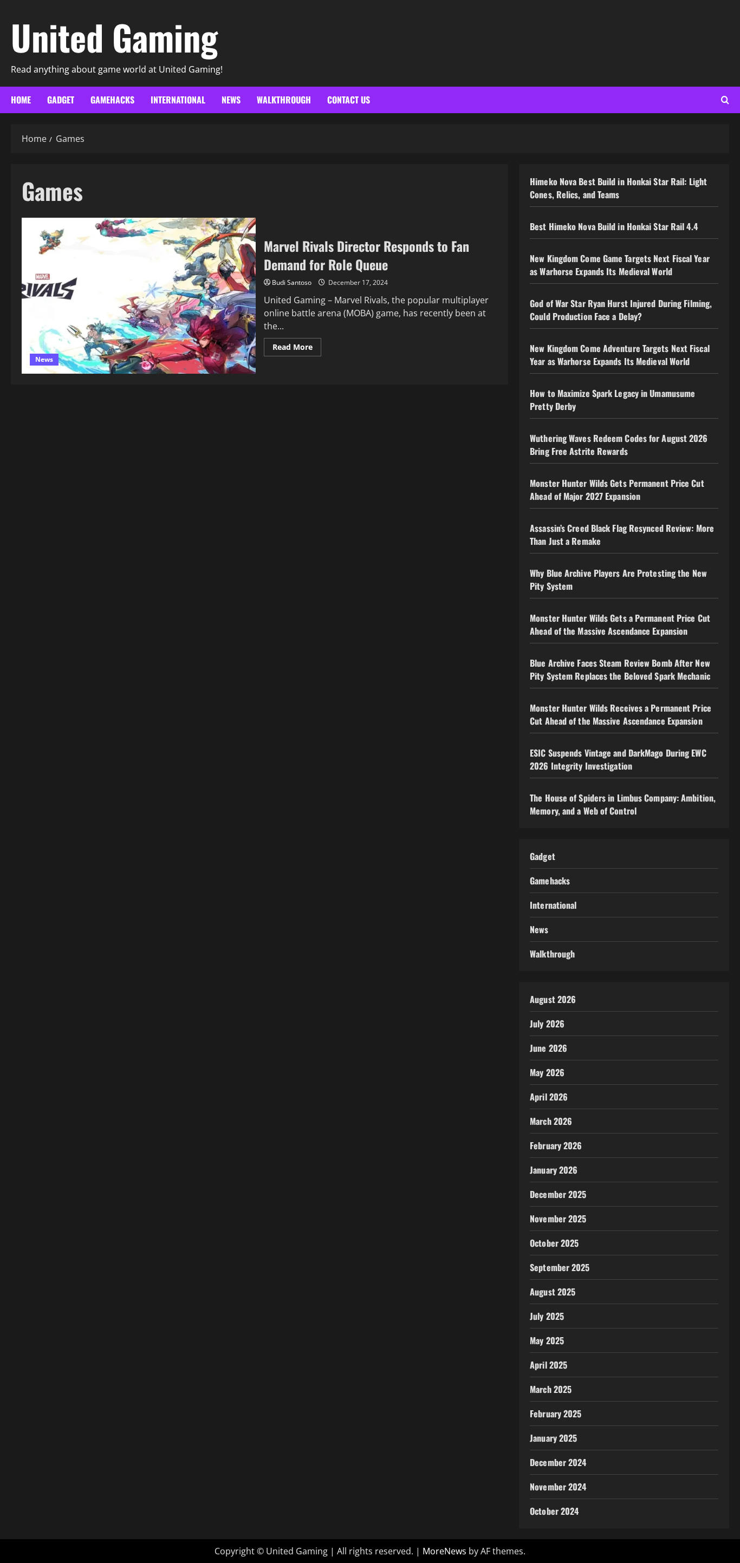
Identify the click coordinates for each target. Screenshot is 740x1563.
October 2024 (554, 1511)
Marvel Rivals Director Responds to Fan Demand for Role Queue (139, 296)
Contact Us (348, 99)
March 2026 (551, 1121)
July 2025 (547, 1316)
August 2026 (553, 999)
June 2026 (548, 1047)
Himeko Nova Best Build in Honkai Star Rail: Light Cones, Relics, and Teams (618, 188)
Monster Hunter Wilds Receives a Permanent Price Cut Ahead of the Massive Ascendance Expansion (620, 714)
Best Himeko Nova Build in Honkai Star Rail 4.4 (614, 226)
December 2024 (558, 1462)
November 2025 (558, 1218)
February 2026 (556, 1145)
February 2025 (555, 1413)
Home (21, 99)
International (178, 99)
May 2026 (547, 1072)
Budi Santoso (291, 282)
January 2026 (553, 1169)
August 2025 (552, 1291)
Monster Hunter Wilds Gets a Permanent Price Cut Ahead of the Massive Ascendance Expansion (620, 624)
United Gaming (114, 36)
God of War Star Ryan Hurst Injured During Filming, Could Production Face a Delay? (621, 310)
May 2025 (547, 1340)
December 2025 (558, 1194)
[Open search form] (725, 99)
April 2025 (548, 1364)
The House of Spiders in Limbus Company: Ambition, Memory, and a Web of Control (623, 804)
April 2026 (549, 1096)
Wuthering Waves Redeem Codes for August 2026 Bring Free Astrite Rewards (618, 445)
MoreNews (444, 1551)
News (231, 99)
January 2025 (553, 1437)
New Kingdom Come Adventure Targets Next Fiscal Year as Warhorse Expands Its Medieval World (620, 355)
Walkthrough (284, 99)
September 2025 (559, 1267)
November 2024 (558, 1486)
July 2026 (547, 1023)
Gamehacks (112, 99)
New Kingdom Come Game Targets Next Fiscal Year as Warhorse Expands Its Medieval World (620, 265)
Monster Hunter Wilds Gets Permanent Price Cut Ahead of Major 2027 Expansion (617, 490)
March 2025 (551, 1389)
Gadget (60, 99)
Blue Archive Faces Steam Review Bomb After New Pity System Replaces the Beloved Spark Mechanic (620, 669)
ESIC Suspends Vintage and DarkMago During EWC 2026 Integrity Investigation (618, 759)
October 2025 (554, 1242)
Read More (296, 348)
